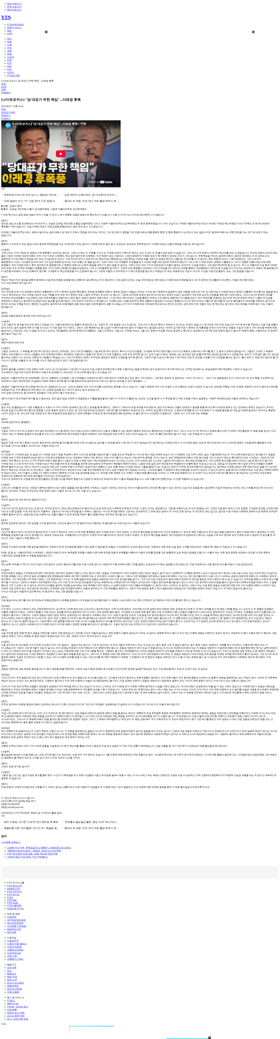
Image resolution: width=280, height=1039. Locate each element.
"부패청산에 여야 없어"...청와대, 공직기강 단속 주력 (34, 851)
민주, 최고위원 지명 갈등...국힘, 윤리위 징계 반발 (32, 854)
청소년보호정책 (15, 923)
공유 (3, 89)
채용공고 (11, 973)
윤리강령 (11, 932)
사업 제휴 (12, 1010)
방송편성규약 (14, 929)
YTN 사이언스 (14, 891)
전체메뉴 (5, 92)
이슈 (9, 69)
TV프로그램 (13, 75)
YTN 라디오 (13, 894)
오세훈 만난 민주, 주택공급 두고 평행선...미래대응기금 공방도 (39, 847)
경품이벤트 (13, 986)
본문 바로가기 (14, 7)
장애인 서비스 (14, 27)
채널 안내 (12, 977)
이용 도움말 (13, 992)
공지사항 (11, 967)
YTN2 (10, 897)
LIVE (9, 33)
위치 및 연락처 (14, 989)
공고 (9, 970)
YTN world (12, 902)
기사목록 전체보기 (10, 842)
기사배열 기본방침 (16, 926)
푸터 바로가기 (14, 10)
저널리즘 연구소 (15, 908)
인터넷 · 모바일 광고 (17, 1006)
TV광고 (11, 1000)
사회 (9, 45)
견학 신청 (12, 956)
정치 (9, 38)
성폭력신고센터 (15, 959)
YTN (6, 17)
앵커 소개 (12, 980)
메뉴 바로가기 (14, 3)
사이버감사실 (14, 953)
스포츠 (10, 57)
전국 (9, 48)
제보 (9, 30)
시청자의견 (13, 941)
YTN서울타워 (14, 905)
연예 (9, 60)
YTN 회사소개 (14, 886)
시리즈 (10, 72)
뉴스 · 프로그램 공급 (17, 1019)
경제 (9, 42)
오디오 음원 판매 (15, 1016)
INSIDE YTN (13, 888)
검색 (3, 84)
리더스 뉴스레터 (15, 983)
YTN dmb (12, 900)
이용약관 (11, 917)
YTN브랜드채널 (15, 24)
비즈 (9, 63)
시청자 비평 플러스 (17, 944)
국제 (9, 51)
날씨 (9, 66)
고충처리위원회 (15, 950)
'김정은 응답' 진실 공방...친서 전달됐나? (27, 857)
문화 (9, 54)
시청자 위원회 (14, 947)
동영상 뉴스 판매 (15, 1013)
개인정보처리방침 (16, 920)
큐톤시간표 (13, 1003)
